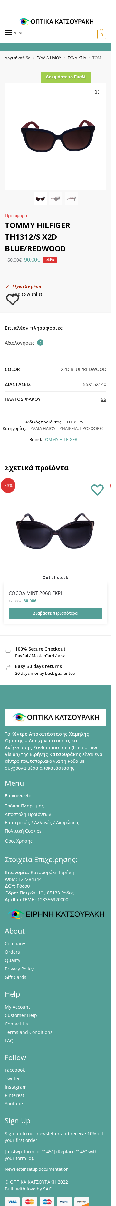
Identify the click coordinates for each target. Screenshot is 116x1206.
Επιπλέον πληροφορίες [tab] (34, 327)
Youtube (14, 1104)
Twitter (12, 1078)
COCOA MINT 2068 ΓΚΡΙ (35, 593)
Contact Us (16, 1024)
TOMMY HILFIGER (60, 439)
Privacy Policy (19, 969)
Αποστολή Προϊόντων (28, 814)
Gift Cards (15, 977)
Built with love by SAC (28, 1189)
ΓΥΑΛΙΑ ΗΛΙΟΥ (48, 57)
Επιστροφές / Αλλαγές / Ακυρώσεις (42, 822)
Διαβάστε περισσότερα (55, 613)
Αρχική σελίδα (17, 57)
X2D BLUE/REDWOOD (83, 369)
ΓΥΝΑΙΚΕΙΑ (77, 57)
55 (103, 399)
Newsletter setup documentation (37, 1169)
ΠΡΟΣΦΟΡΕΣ (92, 428)
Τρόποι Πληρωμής (24, 806)
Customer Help (21, 1015)
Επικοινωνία (18, 796)
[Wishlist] (97, 489)
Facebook (15, 1070)
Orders (12, 952)
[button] (101, 34)
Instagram (16, 1087)
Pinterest (14, 1095)
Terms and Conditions (29, 1032)
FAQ (9, 1040)
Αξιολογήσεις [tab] (23, 342)
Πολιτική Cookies (23, 831)
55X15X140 (94, 384)
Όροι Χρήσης (19, 841)
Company (15, 943)
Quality (12, 960)
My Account (17, 1007)
